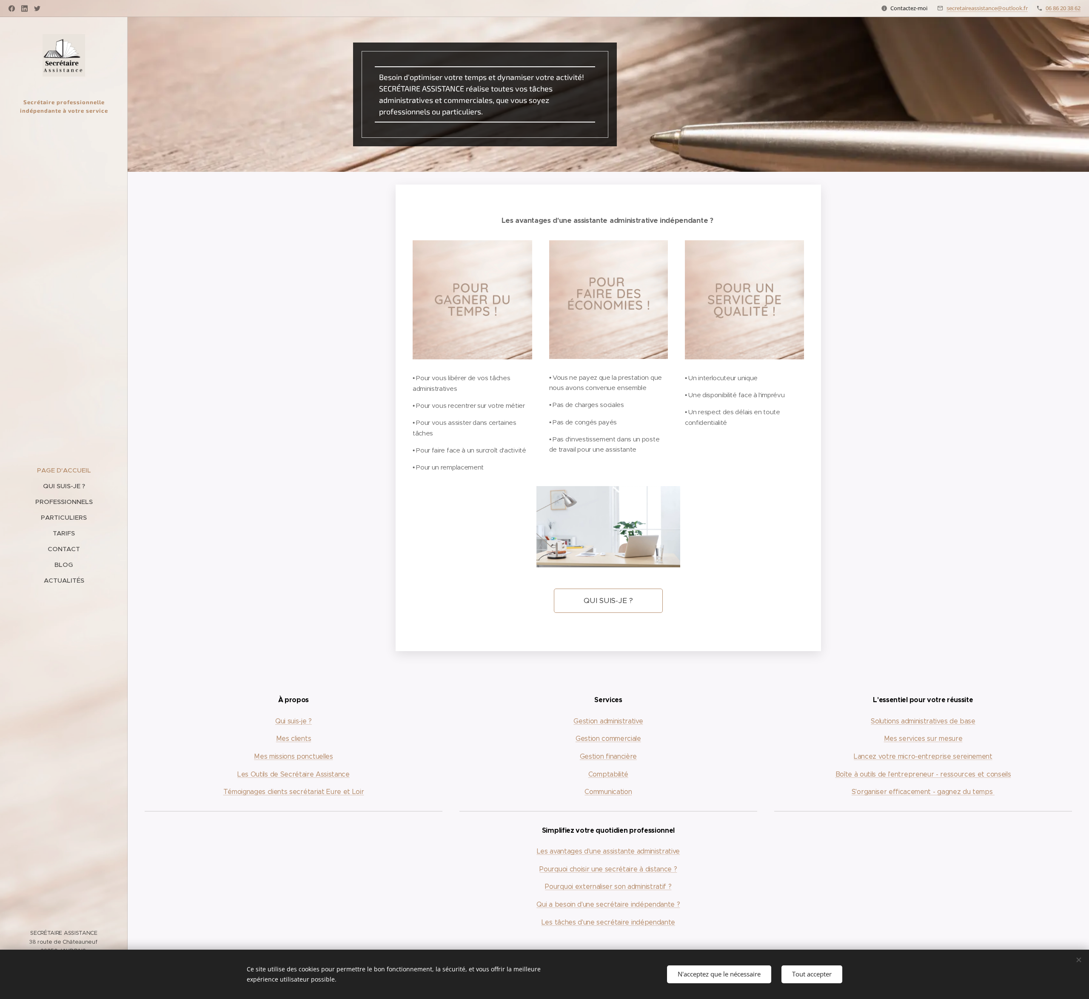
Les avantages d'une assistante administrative (608, 851)
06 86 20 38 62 (1063, 8)
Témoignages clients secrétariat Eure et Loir (293, 792)
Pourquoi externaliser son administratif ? (608, 886)
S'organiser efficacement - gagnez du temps (922, 792)
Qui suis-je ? (293, 721)
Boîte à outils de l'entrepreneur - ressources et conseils (923, 774)
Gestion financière (608, 756)
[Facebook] (11, 8)
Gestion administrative (608, 721)
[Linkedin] (24, 8)
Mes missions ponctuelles (293, 756)
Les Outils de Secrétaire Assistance (293, 774)
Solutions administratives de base (923, 721)
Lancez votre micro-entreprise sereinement (923, 756)
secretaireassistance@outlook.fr (987, 8)
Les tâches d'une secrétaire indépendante (608, 922)
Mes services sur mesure (923, 738)
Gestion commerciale (608, 738)
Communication (608, 792)
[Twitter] (37, 8)
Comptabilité (608, 774)
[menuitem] (64, 470)
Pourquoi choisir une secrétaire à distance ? (608, 869)
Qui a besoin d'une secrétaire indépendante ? (608, 904)
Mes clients (293, 738)
